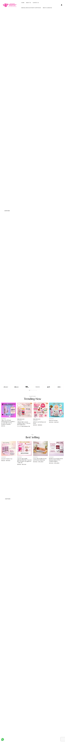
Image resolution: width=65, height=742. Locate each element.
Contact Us (36, 2)
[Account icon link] (61, 4)
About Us (28, 2)
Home (22, 2)
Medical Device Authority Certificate (31, 7)
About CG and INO (47, 7)
